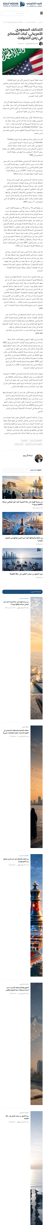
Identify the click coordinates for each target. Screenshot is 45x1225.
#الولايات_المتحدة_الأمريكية (34, 444)
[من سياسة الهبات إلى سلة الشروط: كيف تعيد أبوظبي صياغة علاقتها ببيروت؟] (22, 487)
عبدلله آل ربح (29, 43)
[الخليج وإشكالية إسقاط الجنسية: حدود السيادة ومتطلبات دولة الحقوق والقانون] (36, 1044)
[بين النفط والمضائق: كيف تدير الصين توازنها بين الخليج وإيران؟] (22, 523)
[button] (41, 13)
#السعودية (24, 440)
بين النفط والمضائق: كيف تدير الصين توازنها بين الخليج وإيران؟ (24, 539)
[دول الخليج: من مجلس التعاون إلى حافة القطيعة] (22, 559)
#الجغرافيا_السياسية (36, 440)
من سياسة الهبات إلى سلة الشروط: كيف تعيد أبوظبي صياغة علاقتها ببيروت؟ (22, 503)
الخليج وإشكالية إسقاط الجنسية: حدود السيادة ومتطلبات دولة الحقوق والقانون (17, 989)
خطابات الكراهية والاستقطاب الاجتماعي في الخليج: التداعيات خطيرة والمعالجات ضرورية (16, 731)
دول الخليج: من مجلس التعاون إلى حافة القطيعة (26, 574)
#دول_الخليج (19, 444)
